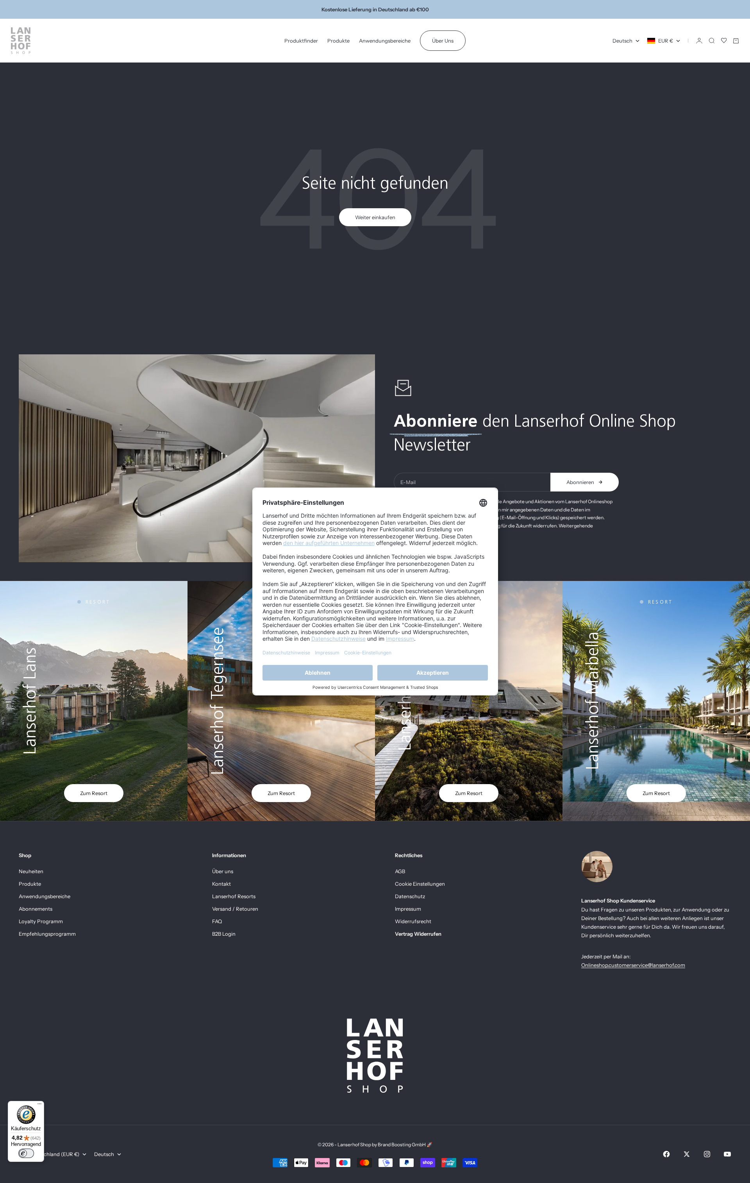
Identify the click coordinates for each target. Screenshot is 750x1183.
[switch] (26, 1153)
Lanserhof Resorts (233, 896)
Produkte (338, 41)
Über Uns (443, 41)
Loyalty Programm (41, 921)
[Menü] (39, 1105)
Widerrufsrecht (413, 921)
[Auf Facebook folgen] (666, 1154)
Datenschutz (410, 896)
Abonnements (35, 909)
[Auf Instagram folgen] (707, 1154)
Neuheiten (31, 871)
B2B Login (224, 934)
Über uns (222, 871)
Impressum (408, 909)
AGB (400, 871)
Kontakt (221, 884)
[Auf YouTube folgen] (727, 1154)
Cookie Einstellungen (420, 884)
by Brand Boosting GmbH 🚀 (402, 1144)
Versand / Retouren (235, 909)
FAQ (217, 921)
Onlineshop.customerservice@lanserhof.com (633, 965)
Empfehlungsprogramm (47, 934)
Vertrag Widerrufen (418, 934)
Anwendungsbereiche (385, 41)
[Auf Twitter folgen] (687, 1154)
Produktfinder (301, 41)
